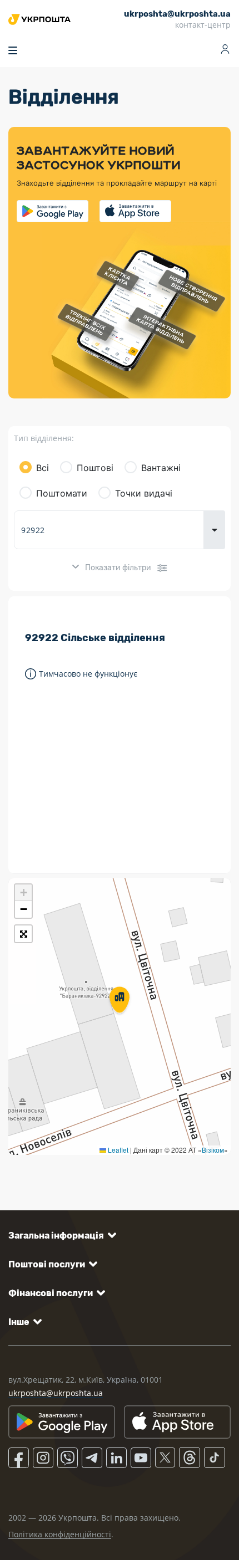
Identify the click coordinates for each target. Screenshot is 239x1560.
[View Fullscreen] (23, 933)
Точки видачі (143, 493)
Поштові (95, 467)
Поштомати (61, 493)
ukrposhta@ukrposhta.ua (55, 1393)
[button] (119, 1000)
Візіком (213, 1149)
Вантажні (161, 467)
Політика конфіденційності (59, 1534)
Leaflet (117, 1149)
